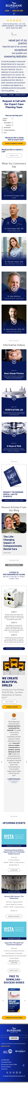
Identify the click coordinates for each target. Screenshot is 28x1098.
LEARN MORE (14, 870)
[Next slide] (26, 762)
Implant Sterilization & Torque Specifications (13, 1043)
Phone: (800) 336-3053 (6, 1062)
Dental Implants (7, 122)
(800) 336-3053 (17, 10)
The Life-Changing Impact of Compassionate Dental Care (12, 542)
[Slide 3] (15, 91)
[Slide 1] (11, 91)
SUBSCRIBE (14, 1038)
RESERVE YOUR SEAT (14, 916)
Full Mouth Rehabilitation (8, 130)
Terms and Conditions (6, 1066)
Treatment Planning (5, 119)
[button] (14, 185)
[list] (14, 54)
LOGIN (7, 10)
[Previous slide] (1, 762)
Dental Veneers (7, 127)
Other (5, 132)
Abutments (8, 125)
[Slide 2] (13, 91)
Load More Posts (14, 560)
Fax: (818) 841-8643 (5, 1060)
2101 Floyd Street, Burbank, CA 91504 (9, 1064)
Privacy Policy (4, 1069)
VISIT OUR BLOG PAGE (14, 565)
